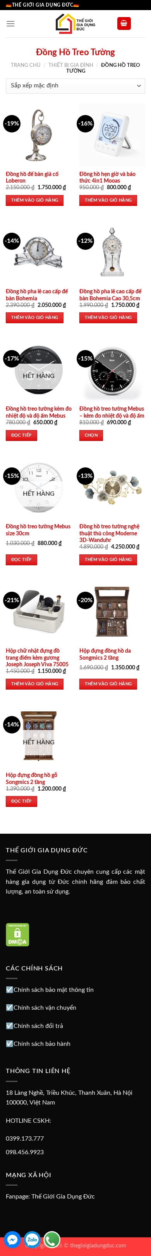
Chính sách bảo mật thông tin (54, 990)
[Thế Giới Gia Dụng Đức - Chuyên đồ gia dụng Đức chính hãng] (75, 23)
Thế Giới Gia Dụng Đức (63, 1196)
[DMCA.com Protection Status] (17, 934)
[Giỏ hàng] (124, 23)
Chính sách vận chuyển (45, 1008)
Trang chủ (26, 65)
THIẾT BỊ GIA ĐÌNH (70, 65)
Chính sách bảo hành (42, 1044)
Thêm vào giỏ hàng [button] (34, 200)
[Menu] (10, 23)
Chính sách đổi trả (38, 1026)
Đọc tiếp (21, 435)
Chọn (91, 435)
